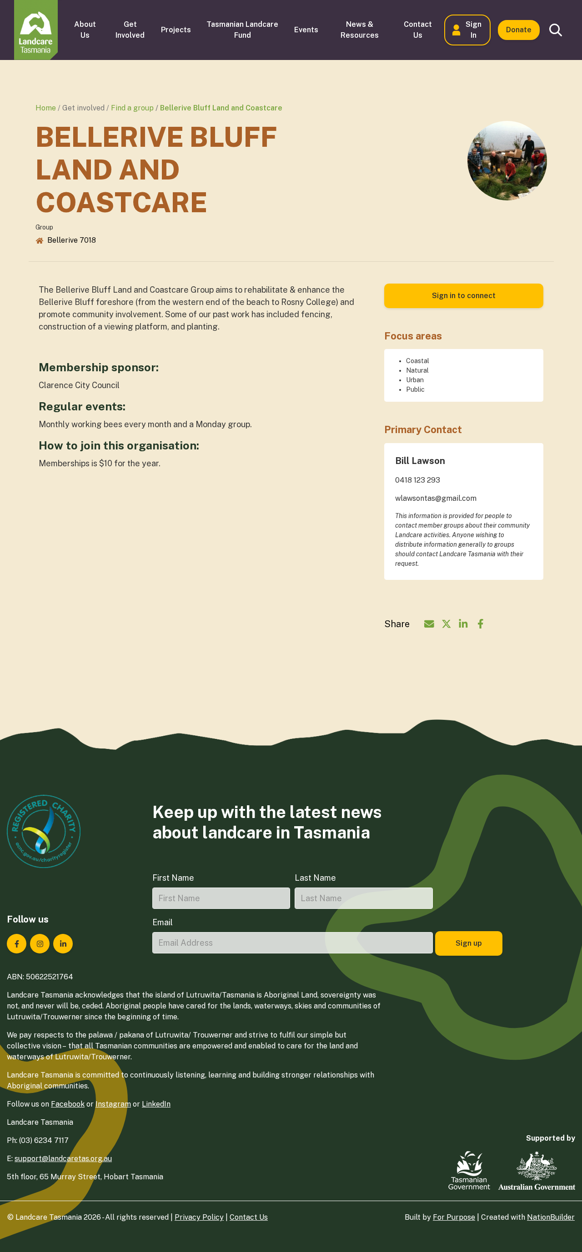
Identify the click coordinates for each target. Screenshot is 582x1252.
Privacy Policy (199, 1217)
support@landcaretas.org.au (63, 1158)
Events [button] (306, 29)
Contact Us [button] (418, 30)
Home (45, 108)
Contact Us (249, 1217)
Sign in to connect (464, 295)
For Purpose (454, 1217)
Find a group (132, 108)
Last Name (315, 878)
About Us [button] (85, 30)
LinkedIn (156, 1104)
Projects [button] (176, 29)
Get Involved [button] (130, 30)
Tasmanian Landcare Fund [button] (242, 30)
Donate (519, 29)
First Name (173, 878)
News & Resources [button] (360, 30)
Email (162, 922)
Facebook (68, 1104)
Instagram (113, 1104)
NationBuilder (551, 1217)
